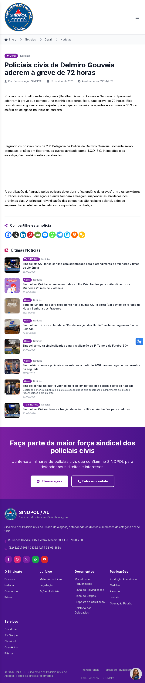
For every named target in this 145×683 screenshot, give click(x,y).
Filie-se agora (52, 481)
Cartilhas (115, 585)
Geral (48, 39)
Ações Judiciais (49, 591)
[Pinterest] (30, 235)
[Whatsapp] (52, 235)
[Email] (37, 235)
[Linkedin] (23, 235)
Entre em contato (95, 481)
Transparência (90, 669)
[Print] (74, 235)
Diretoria (10, 579)
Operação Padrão (121, 603)
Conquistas (11, 591)
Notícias (30, 39)
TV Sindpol (12, 635)
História (9, 585)
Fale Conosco (90, 678)
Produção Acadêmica (123, 579)
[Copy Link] (82, 235)
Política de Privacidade (118, 669)
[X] (15, 235)
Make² (111, 678)
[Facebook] (8, 235)
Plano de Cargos (85, 595)
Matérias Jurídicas (51, 579)
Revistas (115, 591)
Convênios (11, 647)
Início (12, 39)
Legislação (46, 585)
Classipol (10, 641)
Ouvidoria (11, 629)
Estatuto (9, 597)
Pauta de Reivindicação (89, 589)
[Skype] (67, 235)
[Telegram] (59, 235)
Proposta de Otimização (90, 601)
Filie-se (9, 653)
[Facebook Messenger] (45, 235)
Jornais (114, 597)
